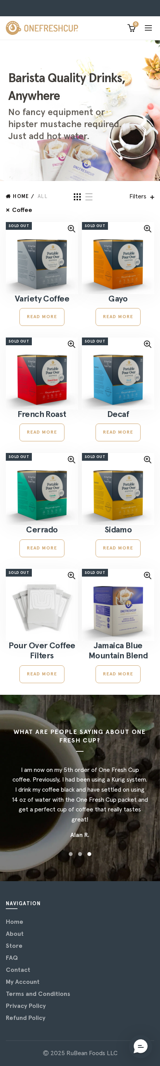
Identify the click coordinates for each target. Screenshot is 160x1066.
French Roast (41, 414)
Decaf (118, 414)
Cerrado (41, 530)
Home (21, 196)
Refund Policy (25, 1018)
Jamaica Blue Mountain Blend (118, 651)
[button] (140, 1046)
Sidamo (118, 530)
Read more (42, 317)
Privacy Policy (26, 1006)
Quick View (71, 229)
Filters (137, 196)
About (15, 934)
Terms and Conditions (38, 994)
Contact (18, 970)
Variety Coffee (42, 299)
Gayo (118, 299)
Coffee (22, 210)
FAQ (12, 958)
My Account (23, 982)
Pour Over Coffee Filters (42, 651)
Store (14, 946)
